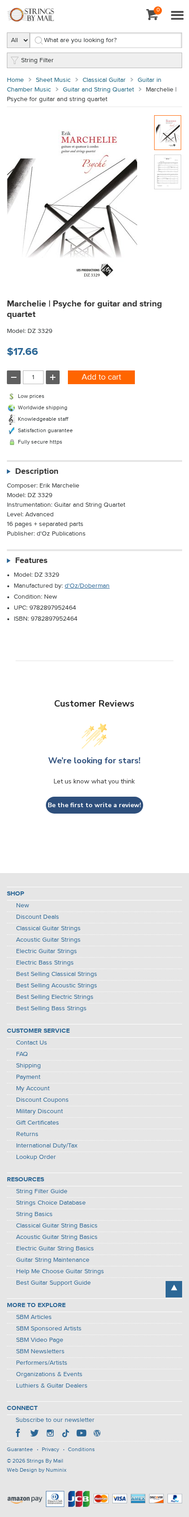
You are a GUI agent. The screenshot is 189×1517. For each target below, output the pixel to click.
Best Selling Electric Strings (55, 997)
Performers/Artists (41, 1363)
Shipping (28, 1065)
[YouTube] (81, 1434)
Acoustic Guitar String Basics (57, 1237)
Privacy (50, 1450)
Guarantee (20, 1450)
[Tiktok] (65, 1434)
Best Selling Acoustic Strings (56, 985)
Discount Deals (37, 917)
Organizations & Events (49, 1374)
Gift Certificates (37, 1123)
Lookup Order (36, 1157)
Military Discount (39, 1111)
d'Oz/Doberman (87, 586)
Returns (27, 1134)
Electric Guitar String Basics (55, 1248)
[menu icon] (177, 16)
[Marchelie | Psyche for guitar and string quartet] (167, 132)
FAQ (22, 1054)
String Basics (34, 1214)
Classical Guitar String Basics (57, 1225)
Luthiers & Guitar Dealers (52, 1386)
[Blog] (97, 1434)
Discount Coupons (42, 1100)
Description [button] (36, 471)
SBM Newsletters (40, 1351)
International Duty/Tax (47, 1145)
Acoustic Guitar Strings (48, 940)
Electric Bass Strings (45, 963)
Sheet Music (53, 80)
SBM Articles (34, 1317)
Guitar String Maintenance (52, 1260)
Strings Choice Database (51, 1203)
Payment (28, 1077)
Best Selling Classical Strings (56, 974)
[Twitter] (34, 1434)
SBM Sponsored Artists (49, 1328)
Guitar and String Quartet (98, 89)
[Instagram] (50, 1434)
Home (15, 80)
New (22, 905)
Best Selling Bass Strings (51, 1008)
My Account (33, 1088)
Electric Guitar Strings (46, 951)
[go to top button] (174, 1289)
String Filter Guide (41, 1191)
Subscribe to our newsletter (55, 1420)
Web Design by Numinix (37, 1470)
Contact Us (31, 1043)
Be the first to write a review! (94, 805)
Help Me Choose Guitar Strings (60, 1271)
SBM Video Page (39, 1340)
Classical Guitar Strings (48, 928)
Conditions (81, 1450)
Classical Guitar (104, 80)
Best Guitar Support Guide (53, 1283)
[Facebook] (19, 1434)
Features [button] (31, 561)
